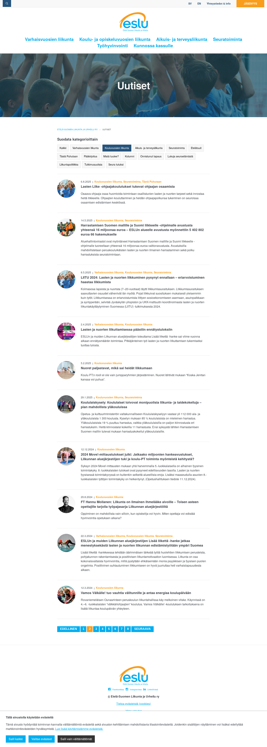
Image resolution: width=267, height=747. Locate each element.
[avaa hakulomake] (7, 3)
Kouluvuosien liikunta (117, 148)
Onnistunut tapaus (150, 156)
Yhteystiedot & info (219, 3)
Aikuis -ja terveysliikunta (149, 148)
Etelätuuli (196, 148)
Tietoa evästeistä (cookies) (133, 704)
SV (190, 3)
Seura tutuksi (116, 164)
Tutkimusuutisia (93, 164)
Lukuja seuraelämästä (180, 156)
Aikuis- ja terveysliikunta (181, 39)
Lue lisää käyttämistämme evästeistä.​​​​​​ (79, 729)
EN (199, 3)
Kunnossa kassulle (153, 46)
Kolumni (129, 156)
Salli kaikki (16, 739)
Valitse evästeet (41, 739)
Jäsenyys (250, 3)
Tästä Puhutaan (69, 156)
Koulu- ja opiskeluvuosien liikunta (114, 39)
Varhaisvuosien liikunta (49, 39)
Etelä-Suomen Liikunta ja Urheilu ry (77, 129)
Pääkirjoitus (90, 156)
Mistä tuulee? (111, 156)
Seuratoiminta (227, 39)
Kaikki (63, 148)
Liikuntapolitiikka (69, 164)
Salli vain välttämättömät (76, 739)
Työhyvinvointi (112, 46)
